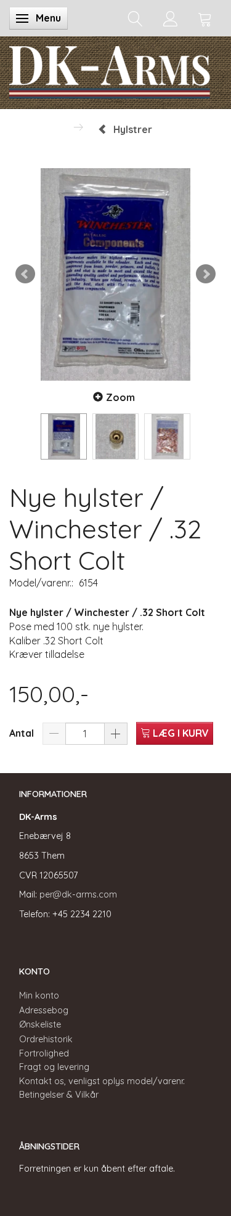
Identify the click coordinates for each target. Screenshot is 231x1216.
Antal (22, 733)
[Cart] (205, 18)
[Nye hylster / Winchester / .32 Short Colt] (115, 274)
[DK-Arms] (109, 69)
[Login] (170, 18)
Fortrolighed (44, 1053)
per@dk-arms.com (78, 894)
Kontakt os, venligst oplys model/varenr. (102, 1081)
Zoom (120, 397)
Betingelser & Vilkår (59, 1094)
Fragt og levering (54, 1066)
